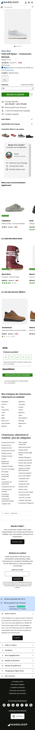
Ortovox (4, 404)
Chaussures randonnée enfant (7, 500)
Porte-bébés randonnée (22, 443)
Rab (2, 407)
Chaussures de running (6, 490)
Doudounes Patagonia (25, 503)
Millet (3, 418)
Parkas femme (6, 445)
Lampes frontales (7, 466)
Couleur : (9, 73)
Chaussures (14, 513)
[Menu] (2, 7)
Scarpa (20, 407)
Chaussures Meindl (24, 473)
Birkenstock (22, 423)
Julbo (20, 415)
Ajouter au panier (15, 95)
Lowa (3, 412)
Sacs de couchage (7, 469)
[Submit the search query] (33, 7)
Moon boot (5, 420)
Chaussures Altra (24, 495)
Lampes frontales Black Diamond (24, 469)
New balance (22, 418)
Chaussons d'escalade (5, 495)
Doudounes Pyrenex (25, 460)
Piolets (3, 479)
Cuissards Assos (23, 478)
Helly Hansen (5, 423)
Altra (2, 415)
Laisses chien (22, 489)
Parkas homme (6, 453)
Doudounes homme (8, 450)
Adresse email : (17, 570)
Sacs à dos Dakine (24, 476)
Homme (7, 513)
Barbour (4, 426)
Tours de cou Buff (24, 497)
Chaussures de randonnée (6, 483)
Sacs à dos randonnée (5, 475)
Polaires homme (6, 456)
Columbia (21, 404)
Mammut (21, 412)
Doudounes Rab (23, 484)
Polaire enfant (23, 450)
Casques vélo (6, 503)
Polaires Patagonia (24, 457)
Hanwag (21, 420)
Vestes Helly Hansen (25, 463)
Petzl (19, 426)
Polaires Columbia (24, 465)
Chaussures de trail (7, 486)
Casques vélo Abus (24, 500)
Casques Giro (23, 481)
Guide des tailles (27, 85)
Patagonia (4, 401)
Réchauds (4, 472)
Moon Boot (6, 51)
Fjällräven (21, 401)
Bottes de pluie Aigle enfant (25, 453)
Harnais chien (23, 486)
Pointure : (5, 85)
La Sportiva (5, 410)
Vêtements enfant (24, 447)
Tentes (3, 459)
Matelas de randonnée (5, 462)
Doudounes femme (8, 442)
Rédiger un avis (6, 59)
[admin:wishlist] (31, 94)
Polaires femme (6, 448)
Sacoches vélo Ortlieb (25, 492)
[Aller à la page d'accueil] (3, 513)
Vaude (20, 410)
